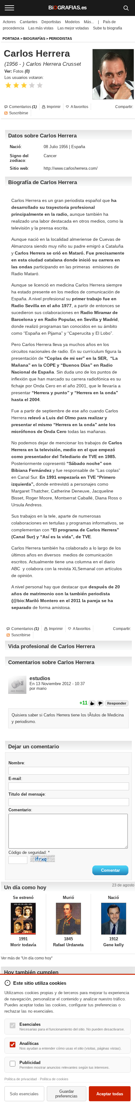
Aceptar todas (109, 1094)
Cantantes (28, 22)
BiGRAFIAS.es (67, 8)
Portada (11, 38)
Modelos (72, 22)
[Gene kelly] (113, 919)
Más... (89, 22)
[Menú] (9, 8)
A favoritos (79, 107)
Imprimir (54, 107)
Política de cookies (54, 1079)
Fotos (21, 71)
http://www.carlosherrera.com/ (71, 168)
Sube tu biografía (107, 28)
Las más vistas (40, 28)
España (78, 146)
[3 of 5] (24, 85)
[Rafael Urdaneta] (68, 919)
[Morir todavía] (23, 919)
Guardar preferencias (66, 1093)
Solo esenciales (24, 1094)
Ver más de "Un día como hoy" (26, 958)
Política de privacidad (20, 1079)
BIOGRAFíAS (34, 38)
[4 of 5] (32, 85)
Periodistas (60, 38)
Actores (9, 22)
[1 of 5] (8, 85)
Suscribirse (18, 113)
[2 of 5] (16, 85)
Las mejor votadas (73, 28)
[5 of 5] (40, 85)
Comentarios (23, 107)
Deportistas (51, 22)
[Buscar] (126, 8)
